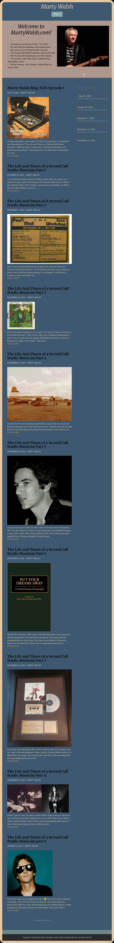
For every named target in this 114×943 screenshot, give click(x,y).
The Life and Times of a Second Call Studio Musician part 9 (37, 839)
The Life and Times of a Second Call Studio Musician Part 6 (37, 551)
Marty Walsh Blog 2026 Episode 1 (35, 88)
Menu (57, 14)
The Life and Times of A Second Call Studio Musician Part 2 (38, 203)
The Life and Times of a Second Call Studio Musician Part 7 (37, 658)
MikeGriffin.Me (71, 937)
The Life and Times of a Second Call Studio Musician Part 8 (37, 773)
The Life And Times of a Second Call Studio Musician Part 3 (38, 290)
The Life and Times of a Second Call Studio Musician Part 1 (37, 168)
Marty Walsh (57, 6)
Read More (13, 156)
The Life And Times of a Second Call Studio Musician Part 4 (38, 356)
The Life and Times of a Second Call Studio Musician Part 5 (37, 445)
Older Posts (42, 920)
